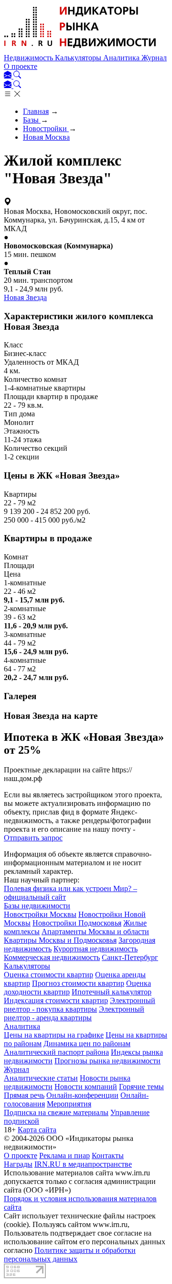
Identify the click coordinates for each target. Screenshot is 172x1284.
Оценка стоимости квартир (48, 975)
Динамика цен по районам (86, 1043)
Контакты (108, 1155)
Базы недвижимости (37, 906)
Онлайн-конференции (82, 1095)
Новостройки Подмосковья (76, 923)
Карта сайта (37, 1130)
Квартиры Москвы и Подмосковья (60, 940)
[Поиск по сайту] (17, 76)
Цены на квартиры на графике (54, 1035)
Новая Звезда (25, 297)
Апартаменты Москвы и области (95, 931)
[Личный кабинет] (8, 76)
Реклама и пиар (64, 1155)
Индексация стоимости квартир (56, 1000)
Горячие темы (141, 1087)
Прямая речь (24, 1095)
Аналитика (122, 58)
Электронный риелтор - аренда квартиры (74, 1013)
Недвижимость (29, 58)
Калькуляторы (79, 58)
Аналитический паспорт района (56, 1052)
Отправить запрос (33, 838)
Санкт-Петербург (130, 957)
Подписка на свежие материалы (56, 1112)
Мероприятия (69, 1104)
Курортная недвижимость (96, 949)
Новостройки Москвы (40, 914)
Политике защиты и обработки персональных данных (70, 1254)
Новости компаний (85, 1087)
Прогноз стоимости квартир (78, 983)
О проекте (20, 66)
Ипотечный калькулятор (111, 992)
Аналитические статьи (41, 1078)
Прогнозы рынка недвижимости (107, 1061)
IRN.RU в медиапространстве (83, 1164)
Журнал (154, 58)
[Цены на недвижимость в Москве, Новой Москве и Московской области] (80, 49)
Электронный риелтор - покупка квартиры (79, 1004)
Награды (18, 1164)
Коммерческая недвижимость (52, 957)
